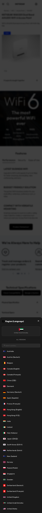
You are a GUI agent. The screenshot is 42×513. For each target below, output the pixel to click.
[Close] (38, 321)
